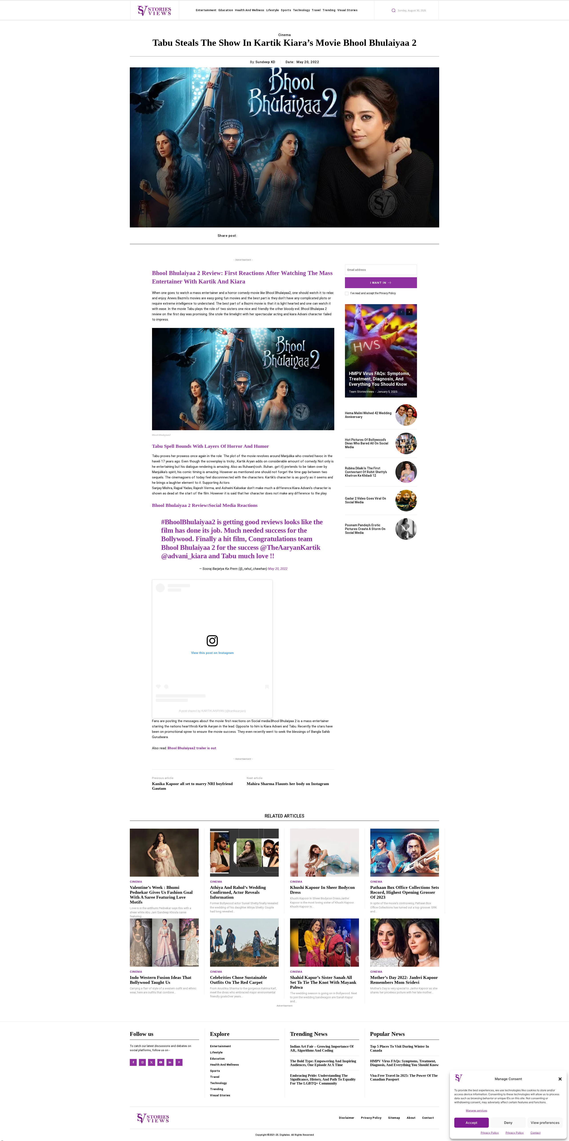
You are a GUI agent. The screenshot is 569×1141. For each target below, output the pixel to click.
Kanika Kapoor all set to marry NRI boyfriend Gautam (192, 786)
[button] (560, 1079)
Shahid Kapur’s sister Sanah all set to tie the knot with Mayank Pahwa (323, 982)
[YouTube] (160, 1062)
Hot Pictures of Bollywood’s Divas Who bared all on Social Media (366, 443)
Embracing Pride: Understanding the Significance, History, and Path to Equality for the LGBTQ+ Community (323, 1079)
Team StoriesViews (361, 391)
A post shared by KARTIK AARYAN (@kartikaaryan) (212, 711)
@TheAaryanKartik (290, 547)
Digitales (285, 1134)
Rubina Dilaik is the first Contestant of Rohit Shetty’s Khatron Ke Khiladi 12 (366, 472)
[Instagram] (142, 1062)
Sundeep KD (265, 62)
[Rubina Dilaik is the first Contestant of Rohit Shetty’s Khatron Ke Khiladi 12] (406, 472)
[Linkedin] (169, 1062)
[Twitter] (151, 1062)
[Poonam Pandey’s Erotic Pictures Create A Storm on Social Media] (406, 529)
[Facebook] (133, 1062)
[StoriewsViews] (154, 10)
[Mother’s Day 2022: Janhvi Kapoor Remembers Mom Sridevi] (404, 942)
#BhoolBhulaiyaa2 (188, 522)
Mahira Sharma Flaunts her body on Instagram (288, 783)
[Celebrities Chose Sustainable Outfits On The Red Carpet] (244, 942)
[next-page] (409, 312)
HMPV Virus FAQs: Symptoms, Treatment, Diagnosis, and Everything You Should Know (379, 379)
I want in (378, 282)
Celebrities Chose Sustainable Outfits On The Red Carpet (238, 980)
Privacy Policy (490, 1132)
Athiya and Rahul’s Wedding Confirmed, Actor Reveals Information (238, 892)
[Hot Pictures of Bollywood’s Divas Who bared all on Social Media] (406, 443)
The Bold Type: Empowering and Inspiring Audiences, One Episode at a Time (323, 1063)
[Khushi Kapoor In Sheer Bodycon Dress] (324, 853)
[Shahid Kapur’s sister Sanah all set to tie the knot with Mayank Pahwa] (324, 942)
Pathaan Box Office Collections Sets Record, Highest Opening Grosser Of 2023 (404, 892)
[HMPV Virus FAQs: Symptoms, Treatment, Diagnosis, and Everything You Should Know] (381, 351)
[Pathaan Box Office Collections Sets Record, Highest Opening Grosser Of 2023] (404, 853)
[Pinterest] (179, 1062)
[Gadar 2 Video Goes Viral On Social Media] (406, 500)
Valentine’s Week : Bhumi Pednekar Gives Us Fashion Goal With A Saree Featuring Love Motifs (161, 894)
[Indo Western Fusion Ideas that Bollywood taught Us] (164, 942)
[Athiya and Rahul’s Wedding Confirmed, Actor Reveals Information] (244, 853)
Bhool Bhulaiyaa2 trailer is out (192, 748)
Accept (471, 1123)
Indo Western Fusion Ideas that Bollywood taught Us (160, 980)
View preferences (545, 1123)
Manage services (476, 1110)
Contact (536, 1132)
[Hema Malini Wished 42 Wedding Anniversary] (406, 415)
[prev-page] (401, 312)
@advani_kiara (184, 556)
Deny (508, 1123)
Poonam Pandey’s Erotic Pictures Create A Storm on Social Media (365, 528)
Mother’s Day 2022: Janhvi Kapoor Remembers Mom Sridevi (404, 980)
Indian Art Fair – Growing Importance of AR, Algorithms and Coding (321, 1048)
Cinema (284, 35)
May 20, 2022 (277, 569)
